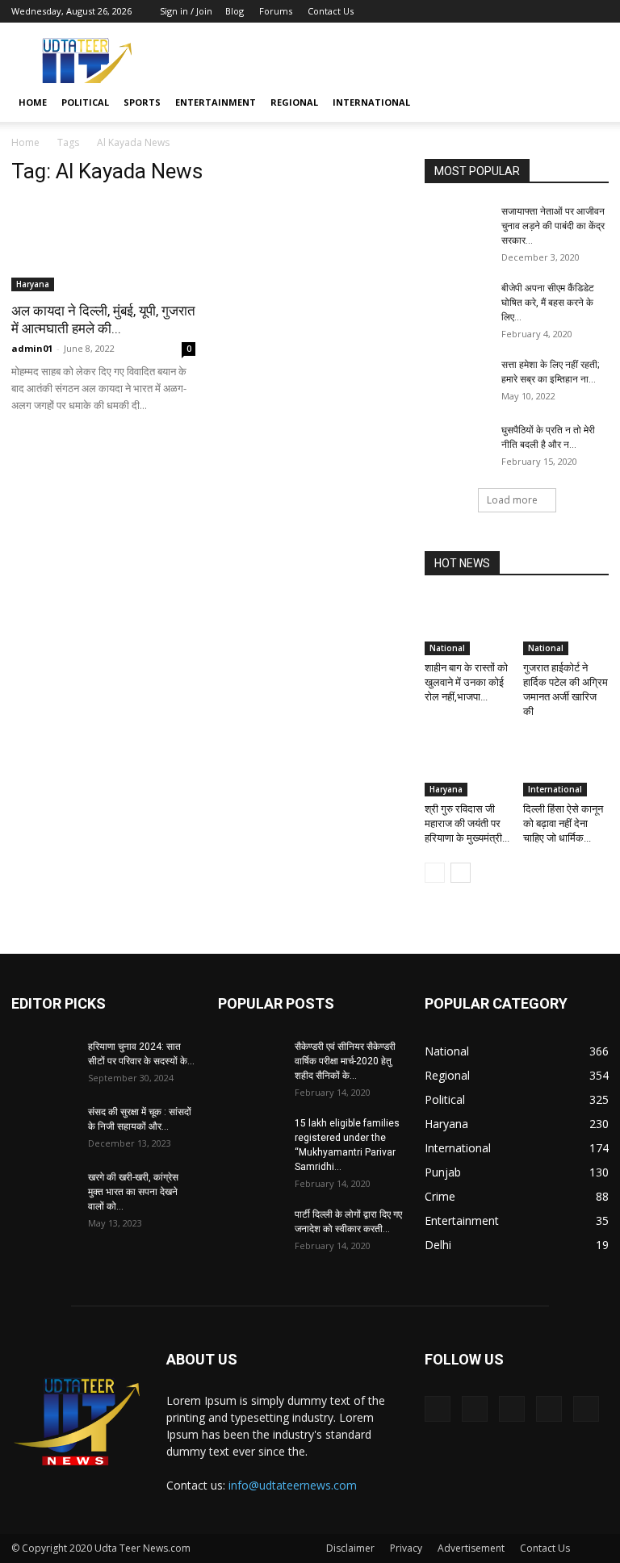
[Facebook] (490, 11)
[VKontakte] (570, 11)
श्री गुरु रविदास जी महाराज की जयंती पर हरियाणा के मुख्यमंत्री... (467, 823)
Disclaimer (350, 1548)
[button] (589, 103)
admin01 (31, 348)
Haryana (32, 284)
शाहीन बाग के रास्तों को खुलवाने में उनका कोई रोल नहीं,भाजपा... (466, 682)
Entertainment (215, 102)
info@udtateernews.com (292, 1485)
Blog (234, 11)
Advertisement (471, 1548)
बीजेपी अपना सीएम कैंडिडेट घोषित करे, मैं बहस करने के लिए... (547, 302)
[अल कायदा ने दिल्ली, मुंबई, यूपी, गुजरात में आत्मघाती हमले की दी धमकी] (103, 245)
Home (33, 102)
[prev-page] (435, 873)
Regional (294, 102)
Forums (275, 11)
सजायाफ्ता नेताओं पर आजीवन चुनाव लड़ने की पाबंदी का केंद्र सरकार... (553, 226)
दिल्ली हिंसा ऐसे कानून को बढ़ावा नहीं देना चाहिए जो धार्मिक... (563, 823)
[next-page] (460, 873)
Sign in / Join (186, 11)
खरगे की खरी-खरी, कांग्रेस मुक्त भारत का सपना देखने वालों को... (133, 1192)
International (371, 102)
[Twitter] (517, 11)
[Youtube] (596, 11)
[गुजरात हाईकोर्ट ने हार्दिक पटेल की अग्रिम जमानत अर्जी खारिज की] (566, 625)
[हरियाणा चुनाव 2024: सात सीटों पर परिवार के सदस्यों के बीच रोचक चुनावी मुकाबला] (43, 1061)
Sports (142, 102)
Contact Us (331, 11)
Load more (512, 500)
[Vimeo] (543, 11)
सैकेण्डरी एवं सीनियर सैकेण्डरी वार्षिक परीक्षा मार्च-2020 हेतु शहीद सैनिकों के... (345, 1061)
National (447, 648)
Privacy (406, 1548)
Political (85, 102)
